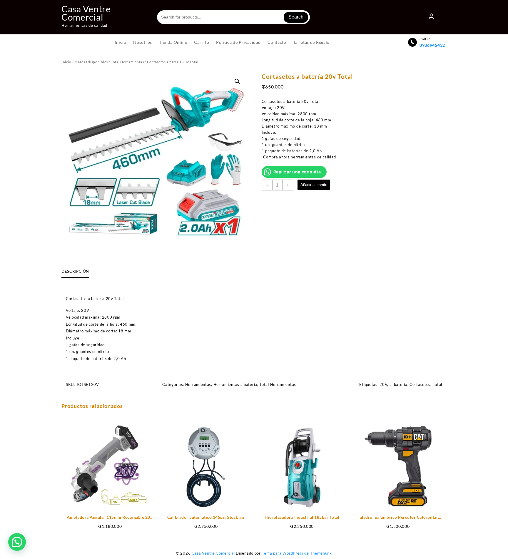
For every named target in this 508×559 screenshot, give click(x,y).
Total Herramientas (127, 62)
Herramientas (198, 384)
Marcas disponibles (91, 62)
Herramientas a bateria (235, 384)
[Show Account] (431, 17)
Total (437, 384)
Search (295, 16)
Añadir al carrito (313, 185)
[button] (237, 81)
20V (383, 384)
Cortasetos (420, 384)
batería (400, 384)
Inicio (66, 62)
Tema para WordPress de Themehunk (297, 553)
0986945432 (432, 45)
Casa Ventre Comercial (86, 13)
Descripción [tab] (75, 271)
